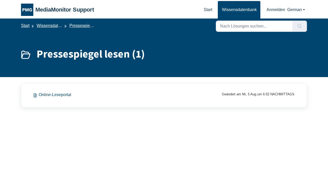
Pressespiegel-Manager (91, 25)
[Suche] (299, 26)
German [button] (294, 9)
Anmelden (275, 9)
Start (208, 9)
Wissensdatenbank (239, 9)
